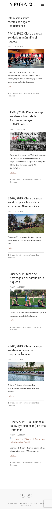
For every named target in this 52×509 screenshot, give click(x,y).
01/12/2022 (19, 46)
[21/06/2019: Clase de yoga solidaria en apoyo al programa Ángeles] (26, 371)
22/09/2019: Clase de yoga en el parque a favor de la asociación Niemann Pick (25, 202)
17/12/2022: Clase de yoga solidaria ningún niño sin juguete (25, 37)
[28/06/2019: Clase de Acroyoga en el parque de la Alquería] (28, 299)
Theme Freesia (32, 503)
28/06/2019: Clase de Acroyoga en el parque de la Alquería (27, 278)
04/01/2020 (21, 129)
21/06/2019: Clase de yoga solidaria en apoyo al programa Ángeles (25, 350)
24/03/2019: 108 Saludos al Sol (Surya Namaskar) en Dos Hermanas (28, 426)
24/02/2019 (21, 435)
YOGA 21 (15, 503)
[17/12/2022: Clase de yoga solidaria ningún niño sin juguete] (26, 58)
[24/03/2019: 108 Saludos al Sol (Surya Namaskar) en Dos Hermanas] (28, 440)
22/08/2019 (19, 211)
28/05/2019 (21, 287)
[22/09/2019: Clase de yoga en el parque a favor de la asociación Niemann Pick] (26, 223)
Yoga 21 (11, 46)
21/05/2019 (19, 359)
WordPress (27, 506)
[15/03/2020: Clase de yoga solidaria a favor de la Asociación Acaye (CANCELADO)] (28, 141)
